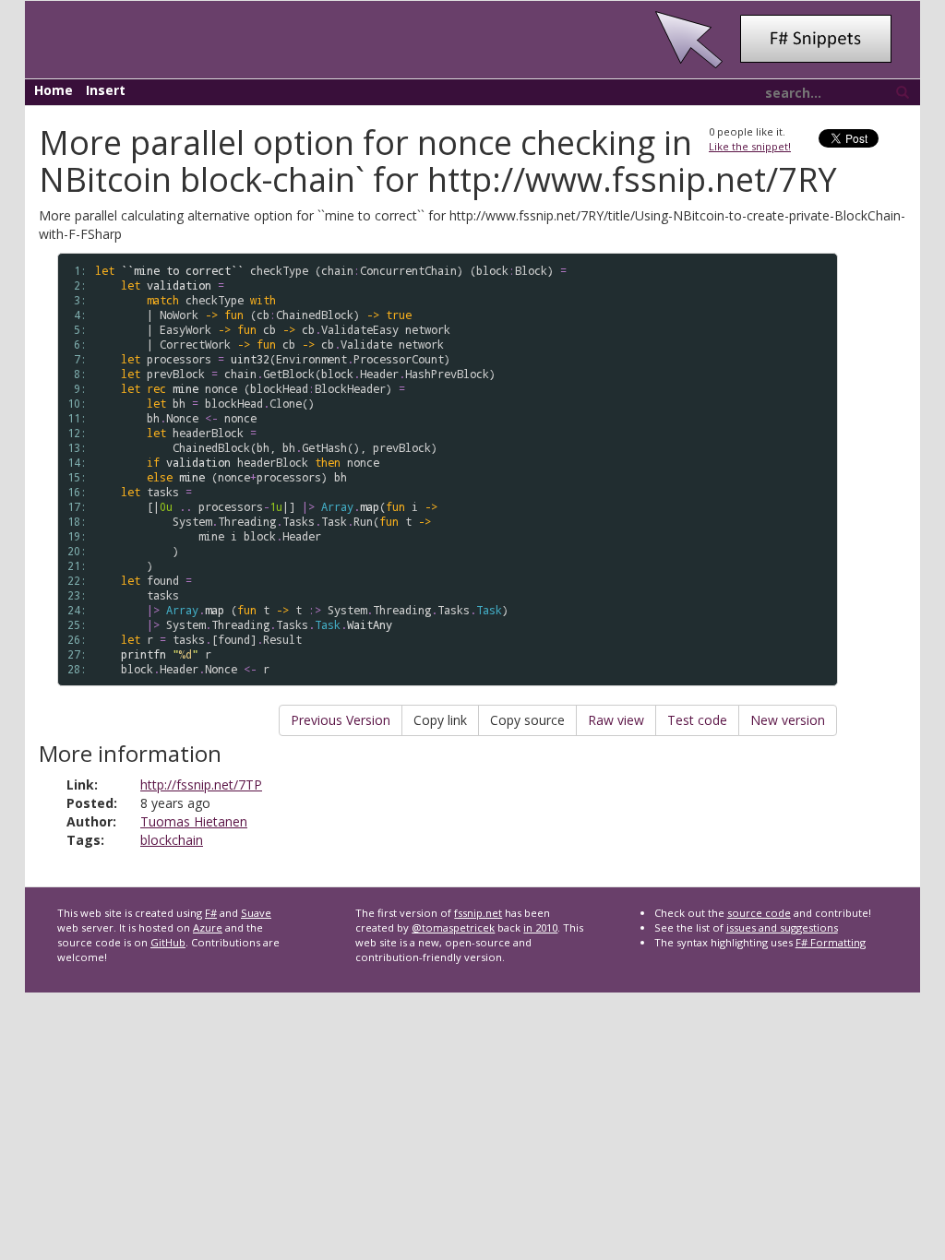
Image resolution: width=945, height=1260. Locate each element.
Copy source (527, 720)
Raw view (616, 720)
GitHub (167, 942)
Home (53, 90)
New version (787, 720)
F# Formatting (830, 942)
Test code (697, 720)
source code (759, 913)
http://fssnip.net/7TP (201, 784)
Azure (207, 927)
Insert (106, 90)
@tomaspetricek (453, 927)
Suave (256, 913)
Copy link (440, 720)
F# (211, 913)
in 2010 (540, 927)
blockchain (171, 840)
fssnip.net (478, 913)
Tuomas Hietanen (193, 821)
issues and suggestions (782, 927)
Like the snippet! (750, 146)
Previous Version (340, 720)
